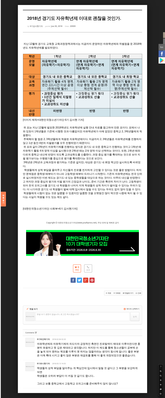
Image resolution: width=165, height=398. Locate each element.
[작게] (160, 375)
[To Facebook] (73, 278)
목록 (3, 199)
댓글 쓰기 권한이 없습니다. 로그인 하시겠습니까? (58, 314)
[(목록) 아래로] (160, 384)
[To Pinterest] (92, 278)
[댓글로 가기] (160, 389)
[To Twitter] (79, 278)
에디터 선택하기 (132, 309)
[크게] (160, 371)
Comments (31, 332)
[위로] (160, 380)
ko (161, 47)
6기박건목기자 (43, 339)
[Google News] (162, 60)
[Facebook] (162, 54)
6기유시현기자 (43, 363)
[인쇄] (160, 393)
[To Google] (86, 278)
